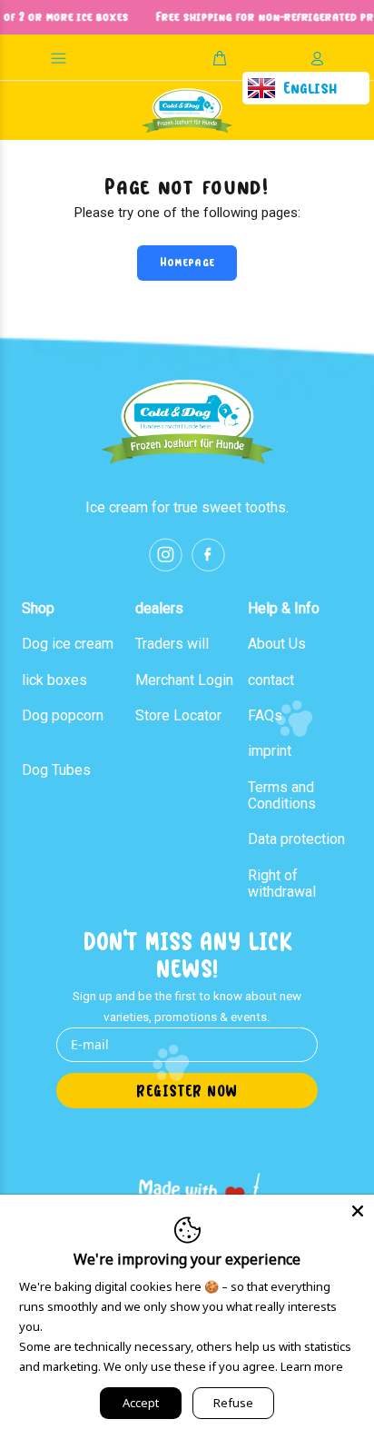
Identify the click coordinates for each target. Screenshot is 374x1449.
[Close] (358, 1211)
